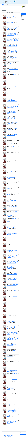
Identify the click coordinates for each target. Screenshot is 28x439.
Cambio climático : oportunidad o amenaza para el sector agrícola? (12, 415)
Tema (21, 17)
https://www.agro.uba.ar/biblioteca (8, 435)
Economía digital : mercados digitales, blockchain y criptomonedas (12, 154)
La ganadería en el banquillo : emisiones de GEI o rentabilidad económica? (12, 135)
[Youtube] (25, 434)
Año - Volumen (23, 16)
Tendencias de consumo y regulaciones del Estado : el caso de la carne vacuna (12, 393)
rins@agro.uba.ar (14, 437)
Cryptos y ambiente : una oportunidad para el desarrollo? (12, 374)
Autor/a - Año (22, 15)
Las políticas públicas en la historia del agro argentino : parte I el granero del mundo (12, 51)
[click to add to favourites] (18, 26)
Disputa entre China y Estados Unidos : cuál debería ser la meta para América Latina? (12, 398)
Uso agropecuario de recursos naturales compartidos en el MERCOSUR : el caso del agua (12, 279)
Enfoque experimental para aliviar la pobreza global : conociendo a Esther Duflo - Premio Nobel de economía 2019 (12, 118)
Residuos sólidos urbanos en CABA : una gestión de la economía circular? (12, 107)
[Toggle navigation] (25, 1)
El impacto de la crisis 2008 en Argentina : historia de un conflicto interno (11, 327)
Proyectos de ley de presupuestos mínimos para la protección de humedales (11, 160)
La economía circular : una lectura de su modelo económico (12, 303)
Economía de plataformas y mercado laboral (11, 147)
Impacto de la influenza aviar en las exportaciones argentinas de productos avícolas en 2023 (12, 363)
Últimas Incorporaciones (23, 14)
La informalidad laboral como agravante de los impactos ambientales (12, 315)
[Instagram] (23, 434)
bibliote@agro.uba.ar (8, 436)
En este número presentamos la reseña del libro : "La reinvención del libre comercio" (12, 333)
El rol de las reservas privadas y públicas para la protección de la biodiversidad (12, 274)
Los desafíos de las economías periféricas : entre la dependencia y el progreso (12, 22)
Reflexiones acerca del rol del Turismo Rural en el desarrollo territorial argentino (12, 285)
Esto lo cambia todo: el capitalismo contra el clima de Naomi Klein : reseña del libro (12, 171)
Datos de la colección (22, 20)
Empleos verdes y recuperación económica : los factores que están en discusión (12, 291)
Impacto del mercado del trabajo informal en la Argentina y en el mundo (12, 112)
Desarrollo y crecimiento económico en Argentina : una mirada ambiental (12, 267)
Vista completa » (23, 8)
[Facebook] (21, 434)
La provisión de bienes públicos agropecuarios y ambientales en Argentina (12, 207)
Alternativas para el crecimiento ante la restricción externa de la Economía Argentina (12, 87)
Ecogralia (3, 4)
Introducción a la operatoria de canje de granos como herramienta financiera (12, 321)
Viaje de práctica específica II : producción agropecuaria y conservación (11, 388)
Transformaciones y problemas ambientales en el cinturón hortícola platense (12, 238)
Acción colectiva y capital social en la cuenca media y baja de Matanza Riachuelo (12, 28)
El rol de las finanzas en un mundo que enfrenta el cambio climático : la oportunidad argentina (12, 70)
